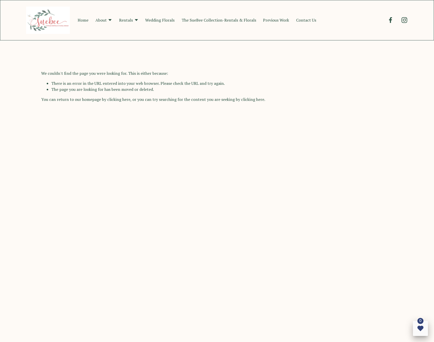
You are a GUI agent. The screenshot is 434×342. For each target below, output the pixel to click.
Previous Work (276, 20)
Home (83, 20)
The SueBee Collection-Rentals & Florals (219, 20)
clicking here (118, 99)
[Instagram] (404, 20)
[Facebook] (390, 20)
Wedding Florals (160, 20)
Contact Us (306, 20)
